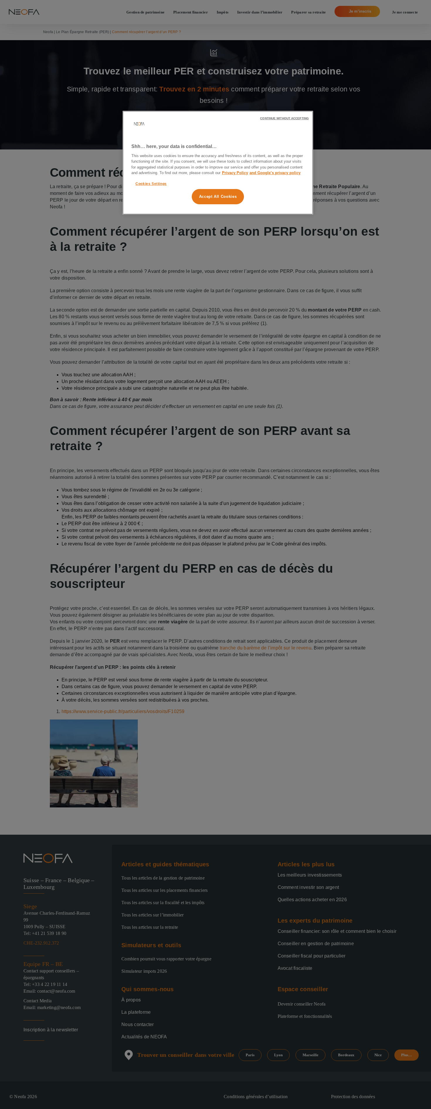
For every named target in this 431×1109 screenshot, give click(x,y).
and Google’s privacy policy (275, 173)
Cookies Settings (151, 184)
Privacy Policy (235, 173)
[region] (218, 163)
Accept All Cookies (218, 196)
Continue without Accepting (284, 118)
